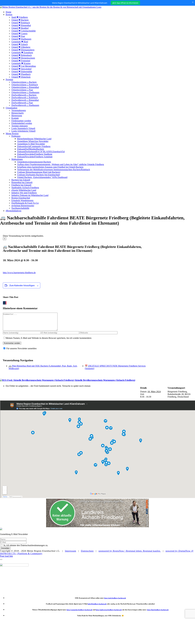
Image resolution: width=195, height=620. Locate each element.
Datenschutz (87, 551)
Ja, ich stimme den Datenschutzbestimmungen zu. (25, 545)
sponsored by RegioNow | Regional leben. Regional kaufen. (129, 551)
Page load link (6, 556)
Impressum (70, 551)
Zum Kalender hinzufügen (22, 285)
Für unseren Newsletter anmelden (21, 348)
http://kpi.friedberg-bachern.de (158, 610)
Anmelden (5, 548)
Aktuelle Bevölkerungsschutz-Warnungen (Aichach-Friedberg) (104, 380)
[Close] (1, 559)
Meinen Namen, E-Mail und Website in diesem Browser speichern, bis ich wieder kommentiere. (49, 338)
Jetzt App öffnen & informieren (125, 3)
